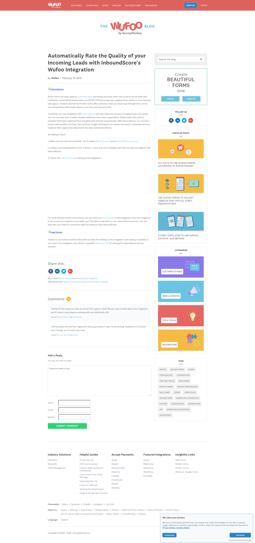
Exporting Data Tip (88, 481)
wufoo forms (166, 386)
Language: (53, 520)
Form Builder (166, 375)
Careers (142, 514)
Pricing (116, 5)
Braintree (116, 472)
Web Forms (180, 460)
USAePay (116, 487)
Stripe (114, 460)
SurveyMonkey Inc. (82, 533)
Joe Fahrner (77, 317)
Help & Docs (86, 510)
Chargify (115, 475)
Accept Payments (123, 454)
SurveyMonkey (129, 514)
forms (191, 369)
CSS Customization (89, 464)
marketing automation (178, 409)
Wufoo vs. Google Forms (186, 472)
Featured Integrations (157, 454)
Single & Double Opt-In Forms (94, 493)
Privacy (115, 510)
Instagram (98, 504)
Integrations (133, 5)
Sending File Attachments (92, 489)
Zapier (177, 392)
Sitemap (74, 510)
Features (76, 5)
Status (64, 510)
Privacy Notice (168, 528)
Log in (170, 98)
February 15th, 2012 (63, 317)
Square (115, 464)
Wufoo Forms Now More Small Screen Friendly (86, 282)
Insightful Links (185, 454)
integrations (183, 375)
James (75, 335)
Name (51, 403)
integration (194, 404)
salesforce (165, 415)
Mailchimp (164, 392)
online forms (177, 369)
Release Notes (102, 510)
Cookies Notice (183, 528)
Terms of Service (155, 510)
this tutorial (107, 217)
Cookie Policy (172, 510)
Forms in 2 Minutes (89, 485)
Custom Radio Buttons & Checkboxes (91, 469)
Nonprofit (52, 464)
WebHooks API (102, 243)
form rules (190, 392)
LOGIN (204, 5)
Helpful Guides (89, 454)
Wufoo (163, 369)
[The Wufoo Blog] (127, 28)
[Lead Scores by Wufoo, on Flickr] (55, 232)
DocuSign (147, 475)
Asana (146, 460)
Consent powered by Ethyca (238, 540)
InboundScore (88, 113)
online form (166, 398)
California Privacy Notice (132, 510)
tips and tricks (167, 381)
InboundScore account (127, 141)
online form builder (187, 386)
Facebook (75, 504)
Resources (151, 5)
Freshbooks (117, 479)
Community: (54, 504)
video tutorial (67, 158)
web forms (184, 381)
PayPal (115, 483)
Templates (92, 5)
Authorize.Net (118, 468)
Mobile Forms (181, 464)
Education (52, 460)
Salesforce (148, 468)
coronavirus (177, 404)
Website (51, 417)
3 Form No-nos (87, 460)
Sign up (191, 98)
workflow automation (187, 398)
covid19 (163, 404)
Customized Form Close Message (91, 476)
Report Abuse (112, 514)
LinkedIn (87, 504)
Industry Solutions (59, 454)
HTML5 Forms (182, 468)
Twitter (64, 504)
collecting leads (85, 96)
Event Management (57, 468)
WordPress (148, 472)
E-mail (51, 410)
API (161, 409)
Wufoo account (102, 141)
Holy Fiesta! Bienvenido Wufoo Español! (78, 278)
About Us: (52, 510)
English (64, 519)
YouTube (110, 504)
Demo (105, 5)
